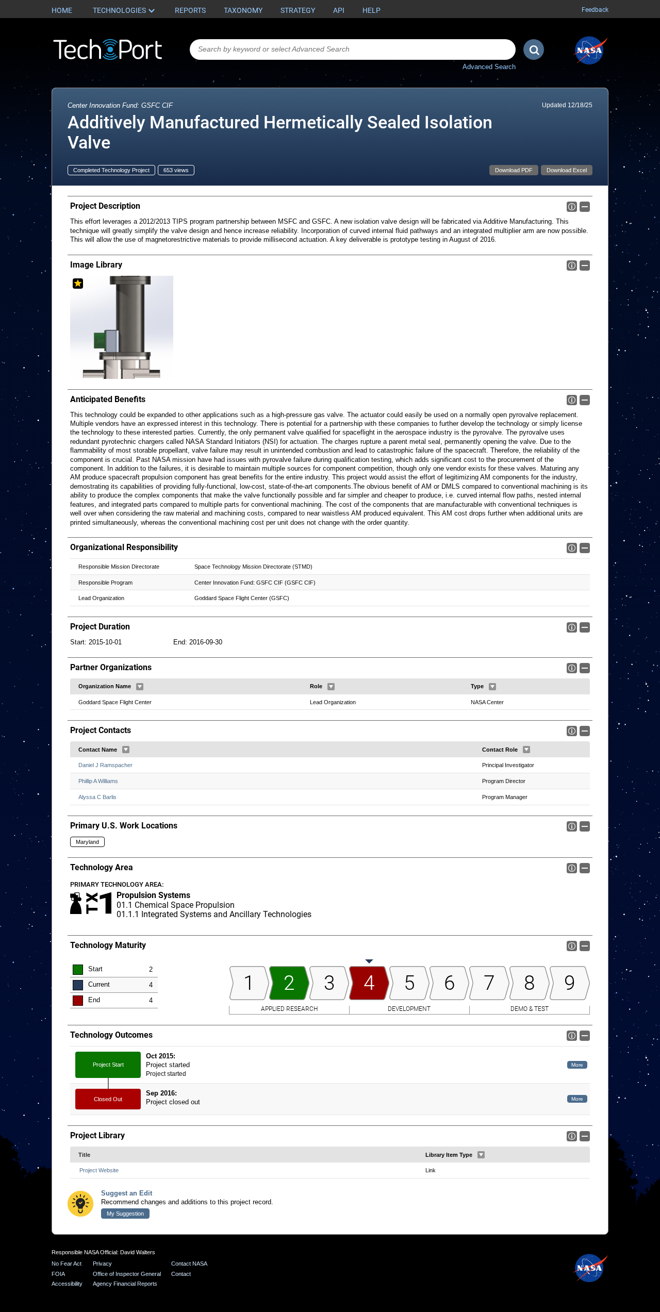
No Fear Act (66, 1263)
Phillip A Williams (98, 781)
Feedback (595, 9)
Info (572, 207)
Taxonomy (243, 10)
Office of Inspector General (127, 1274)
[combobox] (353, 49)
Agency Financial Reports (125, 1284)
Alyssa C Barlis (97, 797)
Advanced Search (489, 67)
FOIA (58, 1274)
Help (371, 10)
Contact (181, 1274)
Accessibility (67, 1284)
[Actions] (139, 686)
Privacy (102, 1263)
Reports (190, 10)
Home (62, 10)
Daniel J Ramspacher (105, 765)
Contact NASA (189, 1263)
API (338, 10)
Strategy (297, 10)
